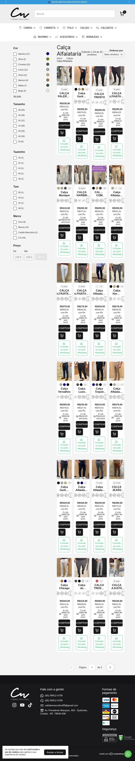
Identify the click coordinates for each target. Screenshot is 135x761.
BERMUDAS (92, 36)
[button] (64, 145)
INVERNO (43, 36)
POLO (70, 27)
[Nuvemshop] (111, 754)
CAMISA (28, 27)
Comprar (64, 125)
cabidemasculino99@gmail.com (61, 705)
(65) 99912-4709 (54, 695)
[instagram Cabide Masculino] (14, 705)
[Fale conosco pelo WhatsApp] (128, 754)
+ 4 (105, 102)
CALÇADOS (107, 27)
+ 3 (88, 101)
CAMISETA (49, 27)
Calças (70, 58)
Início (59, 58)
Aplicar (41, 257)
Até (26, 251)
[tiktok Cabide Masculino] (30, 705)
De (14, 251)
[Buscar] (110, 14)
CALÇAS (84, 27)
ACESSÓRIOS (67, 36)
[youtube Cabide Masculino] (22, 705)
